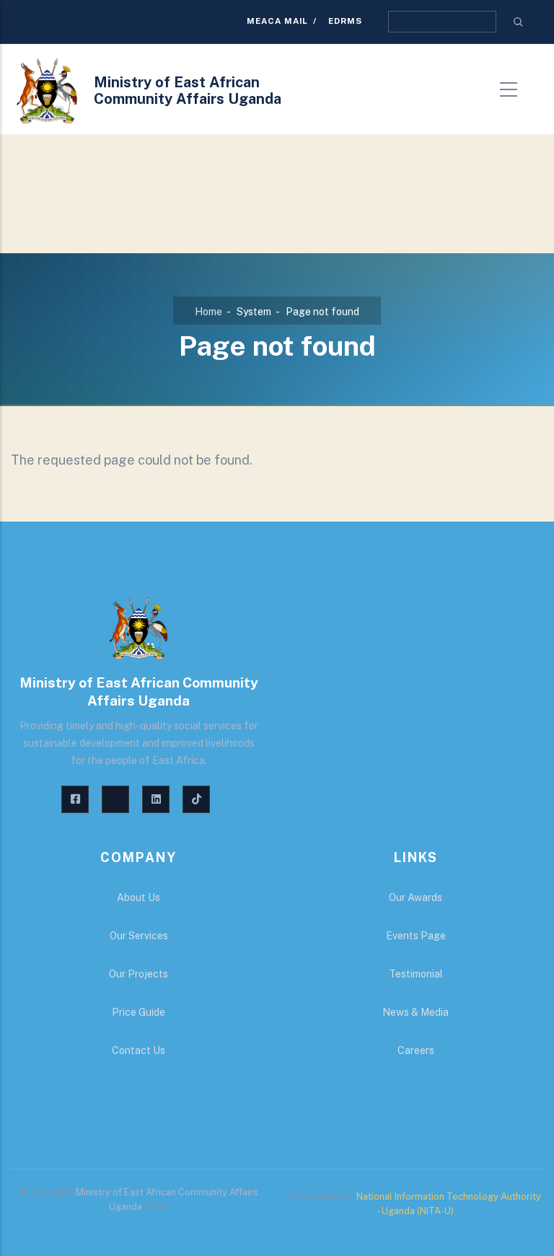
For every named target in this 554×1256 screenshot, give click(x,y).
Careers (415, 1050)
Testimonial (416, 974)
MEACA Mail (277, 21)
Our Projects (138, 974)
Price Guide (138, 1012)
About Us (138, 897)
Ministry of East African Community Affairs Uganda (187, 90)
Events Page (416, 935)
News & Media (415, 1012)
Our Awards (415, 897)
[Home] (47, 91)
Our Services (139, 935)
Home (208, 311)
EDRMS (345, 21)
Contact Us (138, 1050)
